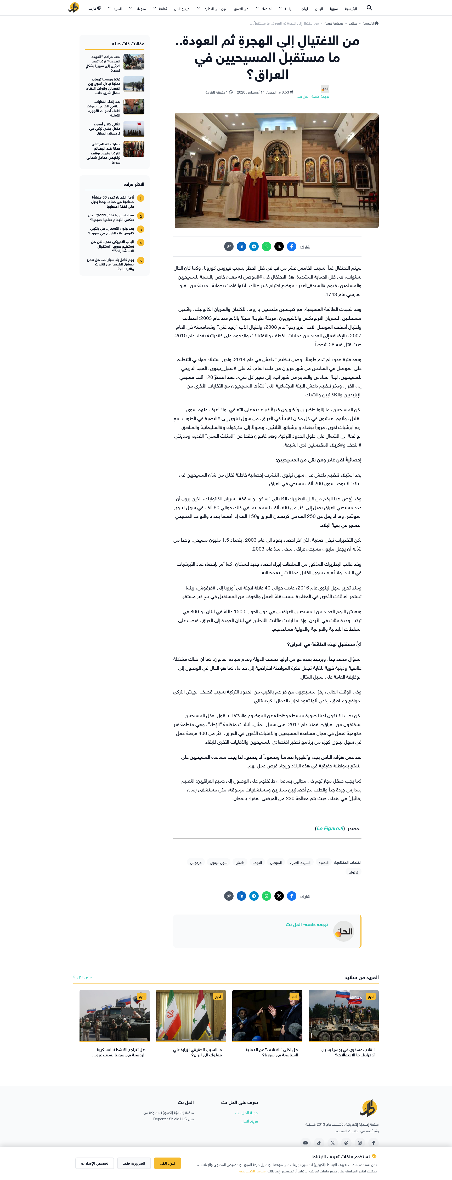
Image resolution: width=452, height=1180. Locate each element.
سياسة (289, 8)
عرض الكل (84, 976)
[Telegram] (254, 246)
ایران (305, 8)
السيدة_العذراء (300, 862)
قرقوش (196, 862)
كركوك (353, 871)
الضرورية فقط (134, 1163)
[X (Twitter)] (279, 246)
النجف (257, 862)
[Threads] (346, 1143)
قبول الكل (167, 1163)
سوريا (334, 8)
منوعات (140, 8)
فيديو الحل (182, 8)
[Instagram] (360, 1143)
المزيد (118, 8)
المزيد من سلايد (362, 976)
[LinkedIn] (241, 246)
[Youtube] (305, 1143)
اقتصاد (267, 8)
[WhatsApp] (266, 246)
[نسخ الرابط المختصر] (229, 246)
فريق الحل (250, 1120)
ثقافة (163, 8)
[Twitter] (332, 1143)
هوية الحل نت (246, 1112)
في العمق (241, 8)
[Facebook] (291, 246)
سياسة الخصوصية (252, 1170)
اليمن (319, 8)
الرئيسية (351, 8)
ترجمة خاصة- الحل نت (307, 923)
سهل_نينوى (218, 862)
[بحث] (369, 8)
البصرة (324, 862)
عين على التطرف (215, 8)
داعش (240, 862)
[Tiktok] (319, 1143)
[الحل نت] (73, 7)
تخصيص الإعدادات (94, 1163)
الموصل (276, 862)
